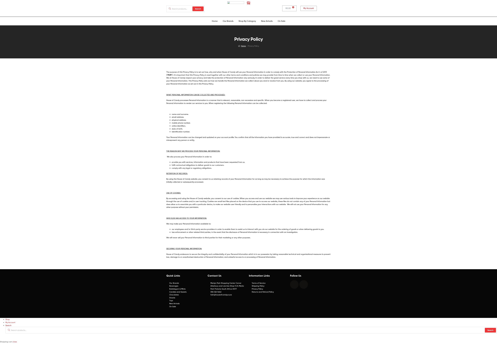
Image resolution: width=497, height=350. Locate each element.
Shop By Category (247, 21)
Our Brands (228, 21)
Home (215, 21)
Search (490, 330)
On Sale (281, 21)
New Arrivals (267, 21)
